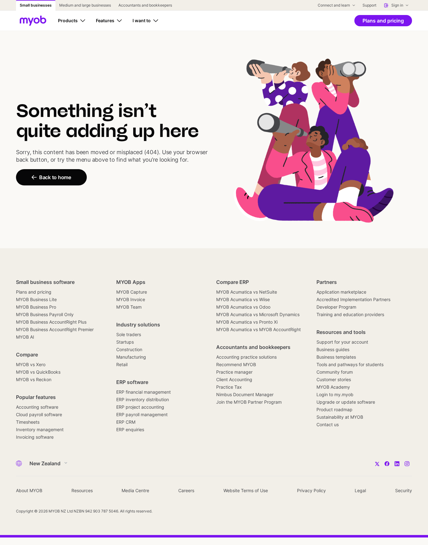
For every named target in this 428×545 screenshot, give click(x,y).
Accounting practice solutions (246, 357)
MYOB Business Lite (36, 299)
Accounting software (37, 407)
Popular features (36, 397)
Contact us (327, 424)
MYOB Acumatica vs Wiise (243, 299)
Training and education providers (350, 314)
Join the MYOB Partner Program (249, 402)
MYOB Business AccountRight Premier (55, 329)
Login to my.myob (334, 394)
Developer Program (336, 307)
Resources (82, 490)
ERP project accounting (140, 407)
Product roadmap (334, 409)
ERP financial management (143, 392)
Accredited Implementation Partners (353, 299)
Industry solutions (138, 324)
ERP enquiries (130, 429)
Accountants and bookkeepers (253, 347)
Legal (360, 490)
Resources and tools (341, 332)
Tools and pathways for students (350, 364)
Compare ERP (232, 282)
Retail (122, 364)
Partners (326, 282)
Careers (186, 490)
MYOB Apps (130, 282)
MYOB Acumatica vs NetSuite (246, 292)
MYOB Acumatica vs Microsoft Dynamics (258, 314)
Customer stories (333, 379)
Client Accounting (234, 379)
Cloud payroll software (39, 414)
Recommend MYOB (236, 364)
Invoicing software (35, 437)
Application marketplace (341, 292)
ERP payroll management (142, 414)
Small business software (45, 282)
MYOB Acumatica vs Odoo (243, 307)
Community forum (334, 372)
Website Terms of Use (245, 490)
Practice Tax (229, 387)
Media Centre (135, 490)
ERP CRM (125, 422)
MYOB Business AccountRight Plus (51, 322)
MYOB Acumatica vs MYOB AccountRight (258, 329)
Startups (125, 342)
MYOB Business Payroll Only (45, 314)
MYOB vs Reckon (33, 379)
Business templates (336, 357)
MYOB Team (129, 307)
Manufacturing (131, 357)
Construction (129, 349)
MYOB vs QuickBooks (38, 372)
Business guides (332, 349)
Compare (27, 354)
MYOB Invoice (130, 299)
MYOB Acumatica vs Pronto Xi (247, 322)
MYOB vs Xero (30, 364)
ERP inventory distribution (142, 399)
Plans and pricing (33, 292)
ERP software (132, 382)
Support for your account (342, 342)
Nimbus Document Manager (245, 394)
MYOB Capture (131, 292)
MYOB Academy (333, 387)
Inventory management (40, 429)
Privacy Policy (311, 490)
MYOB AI (25, 337)
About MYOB (29, 490)
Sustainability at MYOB (339, 417)
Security (403, 490)
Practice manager (234, 372)
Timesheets (27, 422)
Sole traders (128, 334)
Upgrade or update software (345, 402)
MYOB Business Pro (36, 307)
